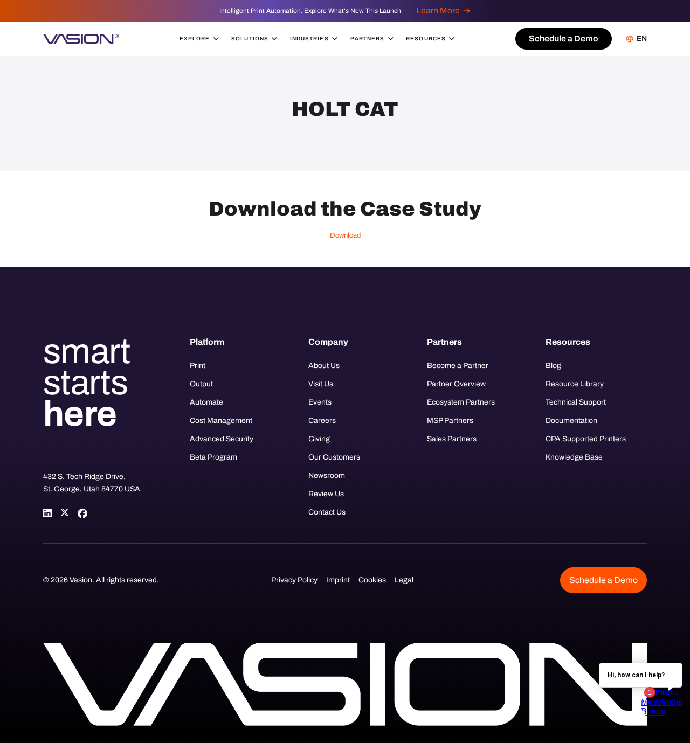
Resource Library (575, 384)
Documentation (571, 420)
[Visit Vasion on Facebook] (82, 513)
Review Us (326, 494)
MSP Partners (450, 420)
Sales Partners (452, 439)
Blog (553, 366)
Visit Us (320, 384)
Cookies (372, 580)
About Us (324, 366)
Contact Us (327, 512)
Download (345, 235)
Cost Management (221, 420)
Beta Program (213, 457)
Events (320, 402)
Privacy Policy (294, 580)
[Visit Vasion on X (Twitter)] (64, 513)
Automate (206, 402)
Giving (319, 439)
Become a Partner (457, 366)
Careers (322, 420)
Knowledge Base (574, 457)
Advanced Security (221, 439)
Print (197, 366)
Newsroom (326, 475)
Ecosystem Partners (461, 402)
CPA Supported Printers (586, 439)
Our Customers (334, 457)
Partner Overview (456, 384)
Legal (404, 580)
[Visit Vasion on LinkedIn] (47, 513)
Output (201, 384)
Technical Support (576, 402)
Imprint (338, 580)
